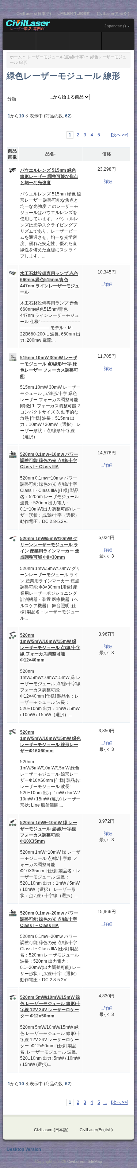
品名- (50, 154)
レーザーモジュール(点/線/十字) (56, 57)
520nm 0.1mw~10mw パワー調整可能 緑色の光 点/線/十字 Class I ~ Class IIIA (49, 460)
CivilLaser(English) (74, 13)
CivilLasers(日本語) (33, 13)
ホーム (16, 57)
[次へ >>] (119, 134)
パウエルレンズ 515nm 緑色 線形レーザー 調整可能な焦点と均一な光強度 (49, 176)
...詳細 (106, 181)
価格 (106, 154)
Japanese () (115, 26)
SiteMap (95, 1161)
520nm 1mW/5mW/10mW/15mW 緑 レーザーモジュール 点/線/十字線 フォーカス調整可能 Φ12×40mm (50, 648)
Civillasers (76, 1161)
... (105, 134)
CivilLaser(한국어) (113, 13)
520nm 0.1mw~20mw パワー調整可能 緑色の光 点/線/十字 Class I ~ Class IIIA (49, 919)
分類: (12, 98)
